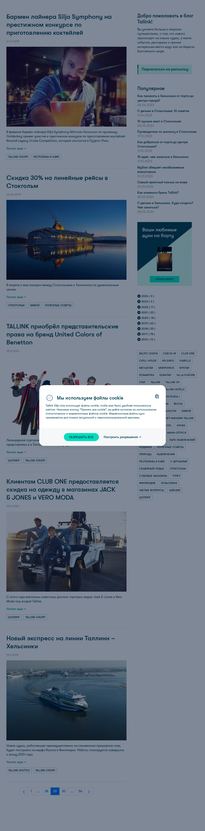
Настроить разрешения (121, 436)
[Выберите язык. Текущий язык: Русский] (157, 396)
